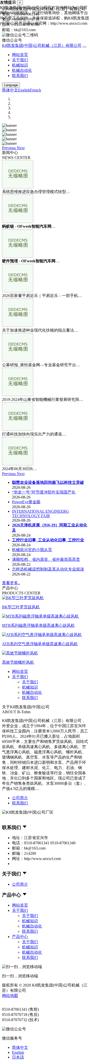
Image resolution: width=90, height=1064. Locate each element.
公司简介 (20, 798)
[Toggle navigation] (84, 47)
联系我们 (20, 75)
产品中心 (20, 936)
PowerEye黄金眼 (26, 502)
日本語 (18, 1057)
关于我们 (20, 60)
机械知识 (20, 65)
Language (11, 85)
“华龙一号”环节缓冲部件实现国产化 (44, 492)
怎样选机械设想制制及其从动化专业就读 (48, 569)
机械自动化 (22, 70)
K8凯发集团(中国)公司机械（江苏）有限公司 (42, 45)
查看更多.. (11, 583)
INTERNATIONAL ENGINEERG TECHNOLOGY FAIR (40, 513)
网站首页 (20, 55)
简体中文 (10, 90)
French (35, 90)
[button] (9, 148)
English (24, 90)
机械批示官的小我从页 (32, 550)
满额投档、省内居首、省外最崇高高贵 (46, 559)
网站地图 (10, 995)
